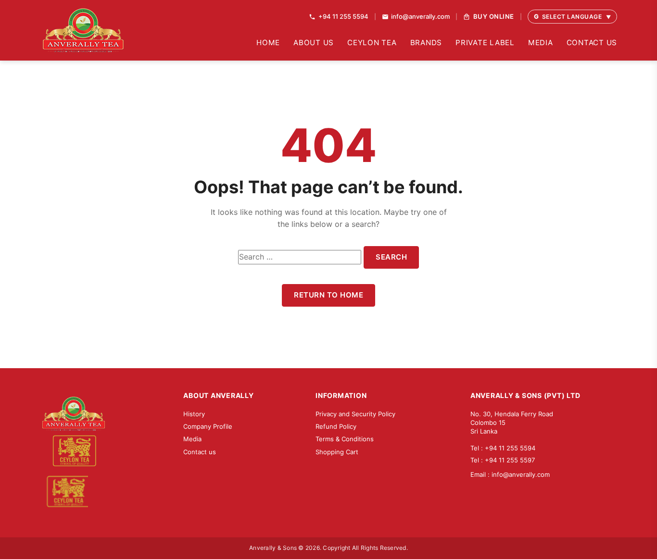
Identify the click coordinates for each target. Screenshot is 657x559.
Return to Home (328, 294)
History (194, 414)
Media (192, 439)
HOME (268, 42)
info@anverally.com (521, 474)
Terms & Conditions (345, 439)
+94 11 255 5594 (510, 448)
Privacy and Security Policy (355, 414)
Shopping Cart (337, 452)
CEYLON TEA (372, 42)
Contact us (199, 452)
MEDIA (540, 42)
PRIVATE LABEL (485, 42)
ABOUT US (313, 42)
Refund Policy (336, 426)
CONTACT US (592, 42)
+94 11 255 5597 (510, 460)
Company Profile (207, 426)
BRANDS (426, 42)
